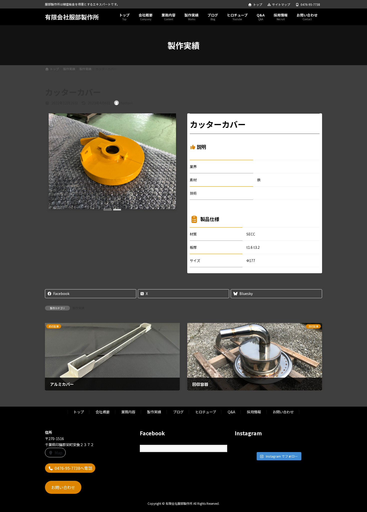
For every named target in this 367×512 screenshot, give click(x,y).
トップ (257, 4)
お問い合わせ (283, 411)
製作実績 (78, 308)
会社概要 (103, 411)
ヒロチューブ (205, 411)
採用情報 (254, 411)
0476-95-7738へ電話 (73, 468)
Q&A (231, 411)
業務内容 (128, 411)
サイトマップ (281, 4)
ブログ (178, 411)
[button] (107, 209)
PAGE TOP (354, 492)
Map (58, 452)
